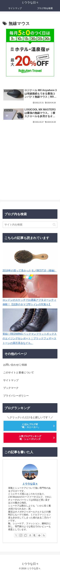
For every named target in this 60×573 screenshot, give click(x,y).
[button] (54, 224)
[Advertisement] (30, 161)
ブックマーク (11, 388)
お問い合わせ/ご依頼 (15, 364)
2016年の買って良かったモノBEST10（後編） (29, 270)
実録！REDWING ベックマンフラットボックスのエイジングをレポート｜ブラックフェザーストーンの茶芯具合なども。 (30, 338)
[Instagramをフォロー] (21, 535)
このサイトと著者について (18, 372)
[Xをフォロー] (16, 535)
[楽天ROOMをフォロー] (34, 535)
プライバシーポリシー (16, 395)
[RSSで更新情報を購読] (44, 535)
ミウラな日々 (30, 483)
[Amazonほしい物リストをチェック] (30, 535)
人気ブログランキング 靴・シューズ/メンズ (30, 437)
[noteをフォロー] (25, 535)
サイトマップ (11, 380)
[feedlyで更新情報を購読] (39, 535)
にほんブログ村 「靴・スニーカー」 (30, 425)
